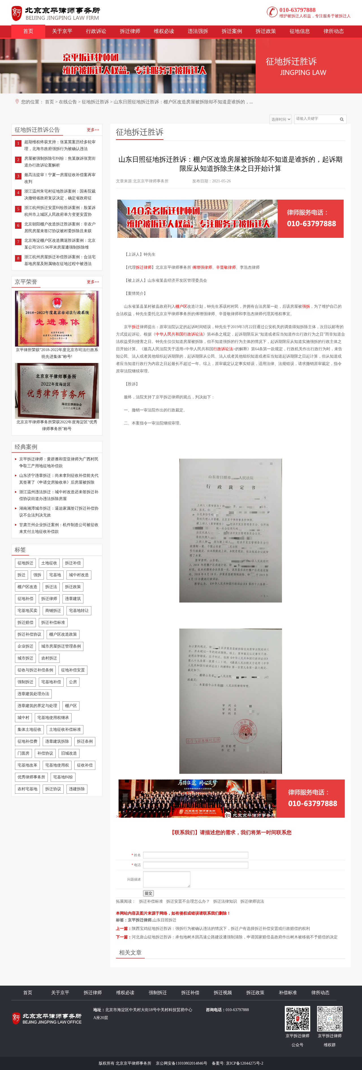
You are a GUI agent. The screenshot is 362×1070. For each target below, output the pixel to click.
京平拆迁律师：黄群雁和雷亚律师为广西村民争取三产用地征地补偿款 (58, 462)
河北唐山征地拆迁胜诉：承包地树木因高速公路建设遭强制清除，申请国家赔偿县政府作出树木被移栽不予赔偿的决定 (235, 937)
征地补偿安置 (73, 670)
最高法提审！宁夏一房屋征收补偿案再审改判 (60, 178)
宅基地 (55, 575)
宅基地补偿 (51, 682)
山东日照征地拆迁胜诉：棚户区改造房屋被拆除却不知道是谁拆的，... (183, 101)
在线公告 (68, 101)
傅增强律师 (202, 267)
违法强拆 (198, 31)
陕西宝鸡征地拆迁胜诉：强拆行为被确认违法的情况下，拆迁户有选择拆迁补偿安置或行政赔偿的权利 (221, 928)
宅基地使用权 (57, 765)
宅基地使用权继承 (53, 718)
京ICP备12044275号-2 (244, 1063)
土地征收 (49, 563)
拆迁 (21, 575)
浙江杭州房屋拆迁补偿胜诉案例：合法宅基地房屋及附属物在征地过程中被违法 (60, 260)
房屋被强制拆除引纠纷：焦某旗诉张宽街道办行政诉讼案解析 (60, 161)
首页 (28, 31)
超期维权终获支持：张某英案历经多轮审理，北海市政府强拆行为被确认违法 (60, 145)
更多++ (93, 130)
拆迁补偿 (73, 563)
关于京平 (62, 31)
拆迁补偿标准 (53, 622)
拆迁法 (51, 587)
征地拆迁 (25, 563)
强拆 (37, 575)
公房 (73, 682)
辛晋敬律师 (226, 267)
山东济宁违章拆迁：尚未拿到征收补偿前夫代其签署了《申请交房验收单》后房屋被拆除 (58, 478)
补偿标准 (288, 992)
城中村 (23, 718)
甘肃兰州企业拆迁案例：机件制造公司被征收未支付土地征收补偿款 (58, 528)
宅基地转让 (79, 610)
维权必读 (164, 31)
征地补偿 (25, 599)
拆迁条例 (85, 741)
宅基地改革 (27, 765)
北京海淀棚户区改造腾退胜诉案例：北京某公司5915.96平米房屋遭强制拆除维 (60, 243)
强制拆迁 (25, 682)
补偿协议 (45, 753)
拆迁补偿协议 (29, 634)
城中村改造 (79, 575)
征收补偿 (85, 765)
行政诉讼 (96, 31)
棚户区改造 (27, 587)
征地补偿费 (27, 741)
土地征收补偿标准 (65, 729)
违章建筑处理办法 (33, 694)
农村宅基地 (27, 789)
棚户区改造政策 (63, 634)
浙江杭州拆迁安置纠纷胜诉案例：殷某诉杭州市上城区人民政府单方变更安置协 (60, 211)
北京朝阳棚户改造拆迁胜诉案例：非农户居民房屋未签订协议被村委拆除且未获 (60, 227)
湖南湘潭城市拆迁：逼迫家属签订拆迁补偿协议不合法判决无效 (58, 511)
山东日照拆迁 (164, 920)
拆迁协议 (53, 789)
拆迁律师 (130, 31)
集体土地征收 (29, 729)
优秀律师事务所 (31, 777)
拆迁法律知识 (225, 901)
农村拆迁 (49, 658)
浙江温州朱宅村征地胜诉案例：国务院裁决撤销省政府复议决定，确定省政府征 (60, 194)
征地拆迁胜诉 (95, 101)
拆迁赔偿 (25, 622)
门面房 (23, 753)
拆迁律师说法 (252, 901)
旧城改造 (69, 753)
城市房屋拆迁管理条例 (61, 646)
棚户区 (71, 706)
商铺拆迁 (53, 610)
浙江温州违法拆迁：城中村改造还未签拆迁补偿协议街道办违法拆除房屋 (58, 495)
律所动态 (334, 31)
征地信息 (300, 31)
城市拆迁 (25, 658)
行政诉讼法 (223, 349)
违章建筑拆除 (57, 741)
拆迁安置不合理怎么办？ (188, 901)
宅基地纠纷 (63, 777)
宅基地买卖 (27, 610)
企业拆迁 (25, 646)
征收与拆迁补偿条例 (35, 670)
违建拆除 (77, 789)
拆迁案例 (232, 31)
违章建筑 (73, 599)
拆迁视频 (223, 992)
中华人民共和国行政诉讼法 (179, 334)
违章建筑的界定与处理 (37, 706)
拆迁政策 (266, 31)
